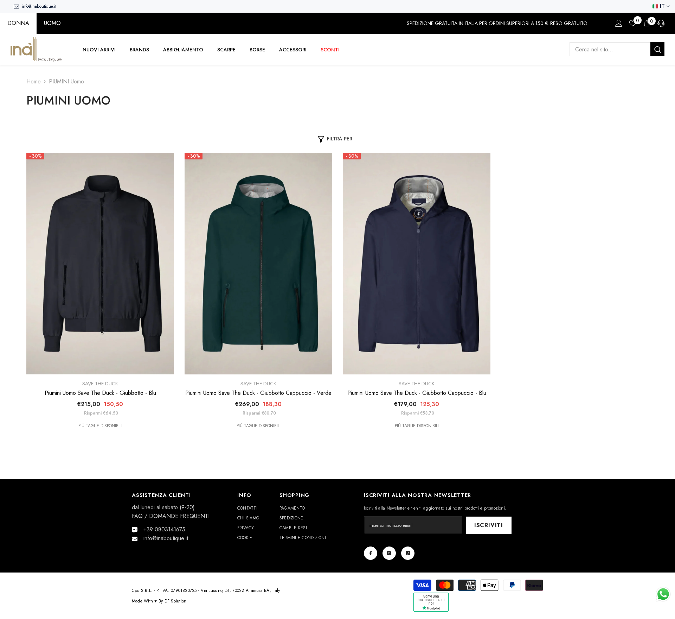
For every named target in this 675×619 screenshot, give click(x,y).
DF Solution (176, 601)
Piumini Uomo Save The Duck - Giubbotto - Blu (100, 393)
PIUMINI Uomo (66, 81)
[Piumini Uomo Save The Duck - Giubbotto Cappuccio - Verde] (258, 263)
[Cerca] (617, 50)
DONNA (18, 23)
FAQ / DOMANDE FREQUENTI (171, 516)
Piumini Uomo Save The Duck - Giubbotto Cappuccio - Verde (258, 393)
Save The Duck (100, 383)
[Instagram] (389, 553)
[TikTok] (407, 553)
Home (33, 81)
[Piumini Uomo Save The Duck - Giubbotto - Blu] (100, 263)
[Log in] (618, 23)
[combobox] (610, 50)
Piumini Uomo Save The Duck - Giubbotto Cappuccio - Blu (416, 393)
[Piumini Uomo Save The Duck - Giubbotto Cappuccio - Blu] (416, 263)
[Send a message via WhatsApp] (663, 594)
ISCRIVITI (488, 525)
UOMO (52, 23)
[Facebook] (370, 553)
